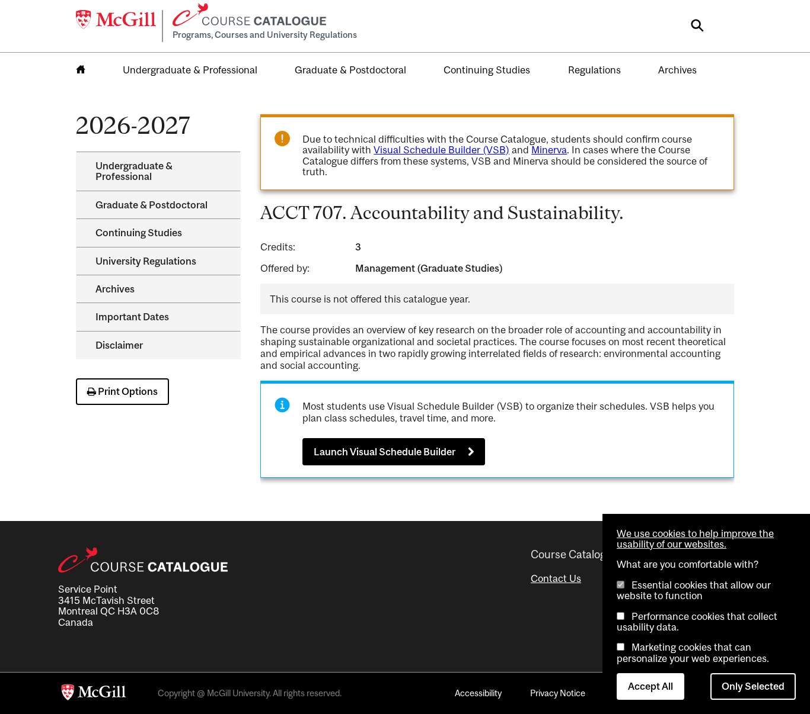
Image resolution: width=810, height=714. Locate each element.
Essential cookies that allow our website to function (694, 590)
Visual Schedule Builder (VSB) (441, 150)
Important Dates (132, 317)
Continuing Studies (487, 70)
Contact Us (556, 578)
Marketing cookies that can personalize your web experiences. (693, 652)
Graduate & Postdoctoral (350, 70)
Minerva (549, 150)
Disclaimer (119, 345)
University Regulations (145, 261)
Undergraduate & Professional (190, 70)
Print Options (127, 391)
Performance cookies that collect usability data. (697, 621)
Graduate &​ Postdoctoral (151, 205)
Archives (677, 70)
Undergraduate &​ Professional (134, 171)
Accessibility (478, 693)
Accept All (650, 686)
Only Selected (753, 686)
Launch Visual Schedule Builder (384, 452)
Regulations (594, 70)
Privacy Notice (557, 693)
